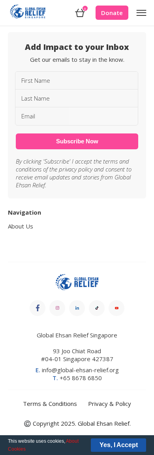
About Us (20, 226)
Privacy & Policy (109, 403)
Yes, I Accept (119, 445)
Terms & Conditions (50, 403)
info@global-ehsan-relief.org (77, 370)
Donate (112, 13)
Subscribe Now (77, 141)
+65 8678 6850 (77, 378)
